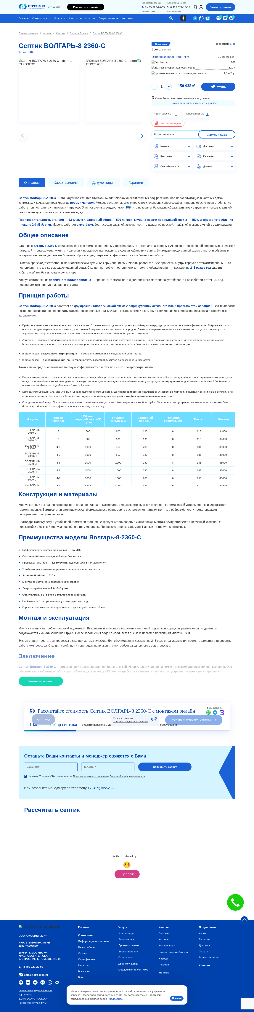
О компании (39, 18)
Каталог (73, 18)
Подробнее (116, 998)
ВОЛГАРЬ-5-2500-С (32, 462)
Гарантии (83, 965)
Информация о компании (93, 941)
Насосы (163, 958)
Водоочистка (126, 939)
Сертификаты (86, 959)
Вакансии (84, 971)
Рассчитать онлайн (85, 7)
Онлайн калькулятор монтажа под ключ (182, 98)
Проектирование (128, 945)
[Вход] (195, 7)
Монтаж (90, 18)
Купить (221, 86)
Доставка (204, 945)
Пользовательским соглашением (90, 776)
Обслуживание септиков (133, 969)
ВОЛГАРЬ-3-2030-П (32, 439)
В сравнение (224, 43)
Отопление (125, 957)
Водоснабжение (128, 951)
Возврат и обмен (209, 957)
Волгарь (167, 49)
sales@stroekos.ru (36, 974)
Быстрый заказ (217, 134)
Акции (202, 933)
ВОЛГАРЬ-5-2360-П (32, 455)
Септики (164, 933)
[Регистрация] (201, 7)
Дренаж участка (128, 963)
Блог (81, 977)
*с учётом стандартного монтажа (130, 721)
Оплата (203, 951)
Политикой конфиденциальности (127, 776)
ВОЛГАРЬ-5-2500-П (32, 470)
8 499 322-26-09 (155, 7)
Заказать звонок (220, 7)
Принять (176, 998)
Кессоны (164, 939)
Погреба (164, 964)
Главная (24, 18)
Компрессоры (167, 945)
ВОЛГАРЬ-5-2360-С (32, 447)
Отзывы (82, 953)
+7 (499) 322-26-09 (102, 788)
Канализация (126, 933)
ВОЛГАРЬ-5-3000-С (32, 478)
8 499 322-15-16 (180, 7)
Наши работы (86, 947)
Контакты (127, 18)
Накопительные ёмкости (173, 952)
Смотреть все (226, 56)
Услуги (58, 18)
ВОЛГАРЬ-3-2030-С (32, 431)
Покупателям (107, 18)
